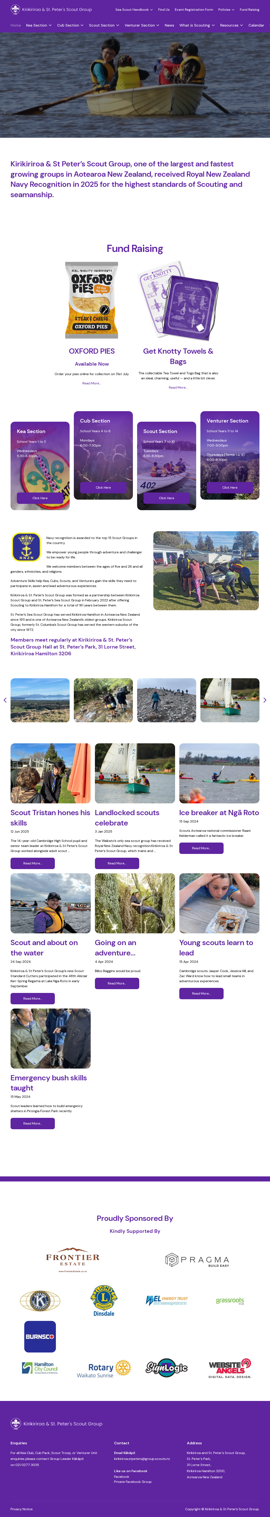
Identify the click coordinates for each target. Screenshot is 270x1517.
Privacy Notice (22, 1509)
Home (16, 25)
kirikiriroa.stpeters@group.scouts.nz (142, 1459)
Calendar (256, 25)
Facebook (121, 1476)
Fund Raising (249, 9)
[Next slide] (264, 700)
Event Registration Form (194, 9)
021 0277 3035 (27, 1465)
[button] (134, 9)
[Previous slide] (5, 700)
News (169, 25)
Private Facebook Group (133, 1482)
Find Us (164, 9)
